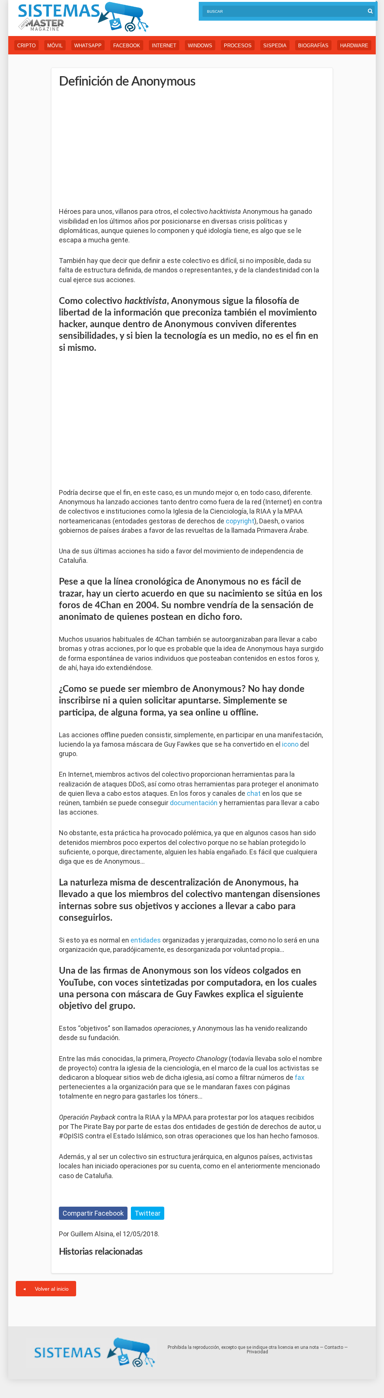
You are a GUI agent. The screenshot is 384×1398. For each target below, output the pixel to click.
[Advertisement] (115, 148)
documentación (194, 803)
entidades (145, 940)
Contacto (333, 1347)
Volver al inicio (52, 1289)
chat (254, 793)
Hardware (354, 45)
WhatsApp (88, 45)
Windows (200, 45)
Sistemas (83, 17)
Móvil (55, 45)
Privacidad (257, 1351)
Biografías (313, 45)
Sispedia (274, 45)
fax (299, 1077)
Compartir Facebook (93, 1213)
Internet (164, 45)
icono (290, 744)
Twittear (147, 1213)
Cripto (26, 45)
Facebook (126, 45)
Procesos (238, 45)
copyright (240, 521)
